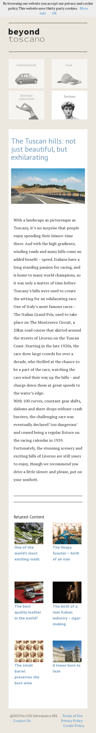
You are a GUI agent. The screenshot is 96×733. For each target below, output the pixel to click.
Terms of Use (72, 715)
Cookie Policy (73, 725)
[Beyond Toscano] (26, 35)
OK (54, 13)
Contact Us (22, 720)
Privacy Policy (72, 720)
